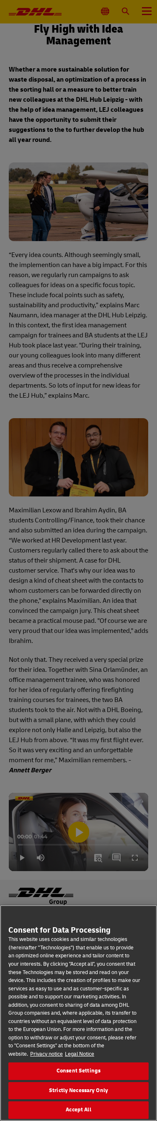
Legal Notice (79, 1054)
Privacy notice (46, 1054)
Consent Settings (78, 1070)
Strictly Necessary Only (78, 1090)
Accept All (78, 1109)
